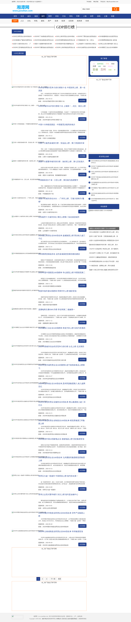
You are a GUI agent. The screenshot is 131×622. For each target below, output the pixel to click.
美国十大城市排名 (48, 175)
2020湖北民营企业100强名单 (52, 471)
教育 (50, 16)
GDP (15, 21)
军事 (78, 16)
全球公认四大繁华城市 (50, 508)
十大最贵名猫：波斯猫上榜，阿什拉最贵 (102, 265)
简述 (112, 64)
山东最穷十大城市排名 (50, 231)
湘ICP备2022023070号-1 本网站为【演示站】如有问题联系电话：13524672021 (64, 618)
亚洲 (56, 21)
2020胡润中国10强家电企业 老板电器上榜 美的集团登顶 (61, 439)
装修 (95, 69)
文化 (29, 21)
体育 (91, 16)
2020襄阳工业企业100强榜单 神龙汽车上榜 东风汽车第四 (61, 328)
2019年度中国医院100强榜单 (52, 286)
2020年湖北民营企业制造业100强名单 (55, 434)
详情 (107, 64)
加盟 (112, 16)
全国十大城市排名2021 (50, 212)
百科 (103, 69)
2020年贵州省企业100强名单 (52, 397)
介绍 (94, 63)
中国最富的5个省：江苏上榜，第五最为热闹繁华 (58, 180)
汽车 (110, 70)
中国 (104, 66)
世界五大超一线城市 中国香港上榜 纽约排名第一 (58, 476)
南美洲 (79, 21)
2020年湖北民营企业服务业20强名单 (54, 416)
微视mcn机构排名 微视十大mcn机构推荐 (103, 228)
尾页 (59, 579)
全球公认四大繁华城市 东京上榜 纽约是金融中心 (58, 494)
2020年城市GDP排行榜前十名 (52, 120)
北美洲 (70, 21)
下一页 (53, 579)
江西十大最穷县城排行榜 (50, 157)
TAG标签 (89, 1)
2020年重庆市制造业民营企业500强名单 (55, 526)
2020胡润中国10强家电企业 (51, 452)
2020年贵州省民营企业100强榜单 (53, 379)
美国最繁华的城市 (61, 175)
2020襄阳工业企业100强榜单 (52, 342)
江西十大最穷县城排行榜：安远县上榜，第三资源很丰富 (61, 143)
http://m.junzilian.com (112, 1)
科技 (57, 16)
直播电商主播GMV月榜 (50, 323)
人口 (22, 21)
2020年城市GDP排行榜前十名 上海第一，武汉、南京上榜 (62, 106)
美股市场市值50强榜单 (50, 305)
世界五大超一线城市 (49, 489)
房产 (49, 21)
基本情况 (100, 64)
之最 (105, 16)
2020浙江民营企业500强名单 (52, 249)
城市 (43, 16)
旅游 (36, 16)
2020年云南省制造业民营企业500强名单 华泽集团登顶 (60, 531)
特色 (35, 21)
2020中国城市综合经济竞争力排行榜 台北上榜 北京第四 (61, 346)
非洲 (87, 21)
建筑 (42, 21)
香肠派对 (110, 66)
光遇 (94, 66)
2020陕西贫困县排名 (49, 268)
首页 (15, 16)
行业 (64, 16)
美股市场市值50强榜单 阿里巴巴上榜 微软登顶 (57, 291)
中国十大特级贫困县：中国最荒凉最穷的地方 (56, 125)
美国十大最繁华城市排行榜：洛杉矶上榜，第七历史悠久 (61, 162)
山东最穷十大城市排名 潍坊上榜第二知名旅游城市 (58, 217)
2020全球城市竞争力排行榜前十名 (54, 101)
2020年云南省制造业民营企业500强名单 (55, 545)
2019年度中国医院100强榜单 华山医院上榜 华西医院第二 (61, 273)
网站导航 (95, 1)
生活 (22, 16)
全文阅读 (82, 100)
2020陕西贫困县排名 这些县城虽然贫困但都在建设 (59, 254)
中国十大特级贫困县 (49, 138)
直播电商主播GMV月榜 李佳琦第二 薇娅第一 (56, 309)
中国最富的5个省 (48, 194)
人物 (84, 16)
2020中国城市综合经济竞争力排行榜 (54, 360)
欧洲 (63, 21)
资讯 (71, 16)
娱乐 (29, 16)
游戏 (98, 16)
